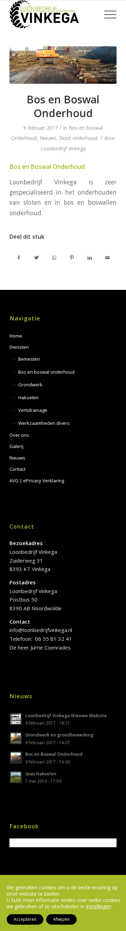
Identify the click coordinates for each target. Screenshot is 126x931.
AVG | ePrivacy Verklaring (36, 480)
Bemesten (29, 359)
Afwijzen (61, 919)
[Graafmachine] (63, 65)
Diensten (19, 347)
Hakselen (28, 397)
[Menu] (107, 14)
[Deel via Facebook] (19, 257)
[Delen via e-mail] (107, 257)
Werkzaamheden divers (44, 423)
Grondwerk (30, 384)
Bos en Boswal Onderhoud (63, 106)
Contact (17, 469)
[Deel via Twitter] (37, 257)
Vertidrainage (32, 410)
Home (15, 336)
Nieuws (48, 138)
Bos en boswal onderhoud (46, 372)
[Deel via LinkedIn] (90, 257)
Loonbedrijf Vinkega (63, 148)
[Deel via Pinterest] (72, 257)
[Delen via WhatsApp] (54, 257)
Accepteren (25, 919)
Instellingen (98, 906)
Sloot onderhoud (78, 138)
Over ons (19, 435)
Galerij (16, 446)
